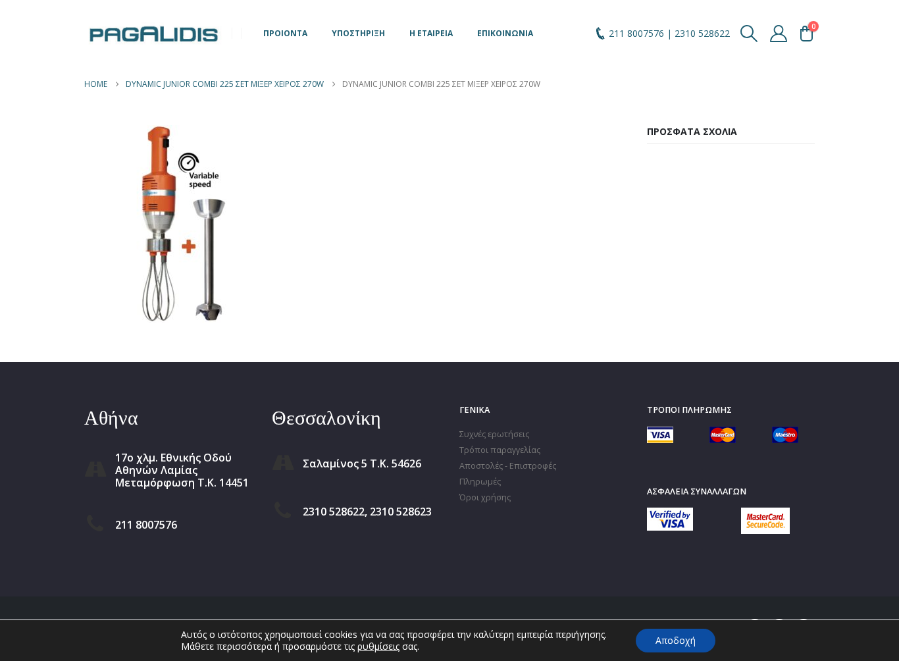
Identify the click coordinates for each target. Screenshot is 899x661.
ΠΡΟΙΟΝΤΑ (285, 33)
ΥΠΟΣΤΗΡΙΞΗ (358, 33)
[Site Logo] (153, 33)
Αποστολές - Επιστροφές (507, 465)
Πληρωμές (480, 481)
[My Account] (779, 33)
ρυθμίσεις (378, 646)
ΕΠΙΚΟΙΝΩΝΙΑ (505, 33)
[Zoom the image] (670, 515)
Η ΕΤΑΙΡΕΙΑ (431, 33)
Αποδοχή (675, 640)
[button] (749, 33)
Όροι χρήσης (485, 497)
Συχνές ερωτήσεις (494, 434)
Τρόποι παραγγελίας (499, 450)
